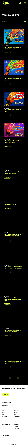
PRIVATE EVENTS (6, 424)
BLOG (15, 412)
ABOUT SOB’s (5, 412)
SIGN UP (6, 394)
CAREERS (4, 437)
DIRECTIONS (5, 405)
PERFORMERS (5, 435)
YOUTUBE (16, 428)
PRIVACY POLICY (18, 435)
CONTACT (4, 416)
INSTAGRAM (17, 423)
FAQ (3, 414)
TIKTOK (16, 426)
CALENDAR (4, 423)
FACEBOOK (16, 424)
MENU (15, 414)
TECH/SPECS (17, 416)
